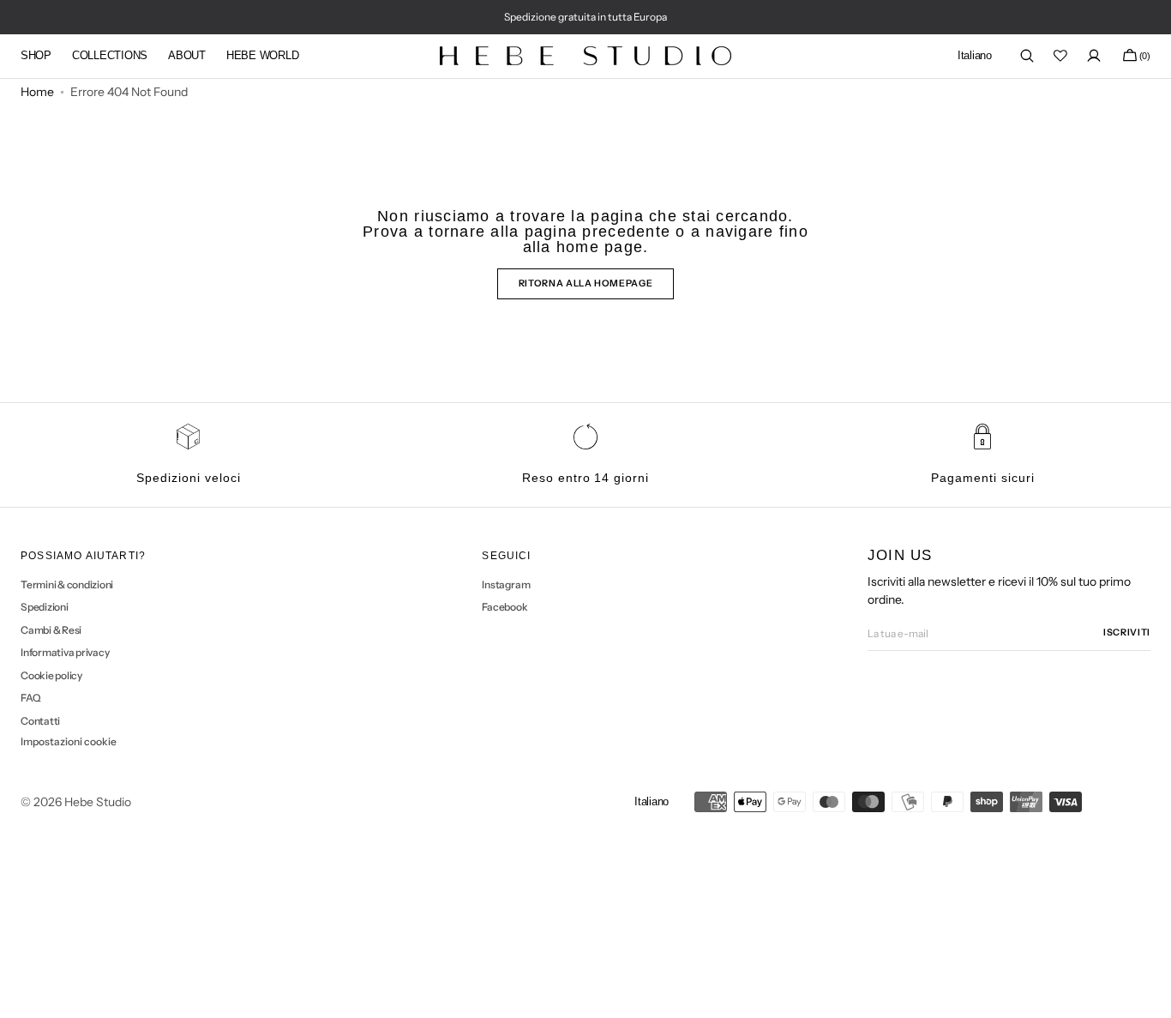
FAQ (30, 697)
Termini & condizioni (67, 585)
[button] (974, 56)
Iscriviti (1126, 632)
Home (37, 91)
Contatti (40, 720)
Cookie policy (51, 675)
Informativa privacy (65, 652)
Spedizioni (45, 606)
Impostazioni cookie (69, 741)
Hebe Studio (97, 802)
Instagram (506, 585)
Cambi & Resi (51, 629)
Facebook (504, 606)
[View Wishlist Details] (1060, 56)
